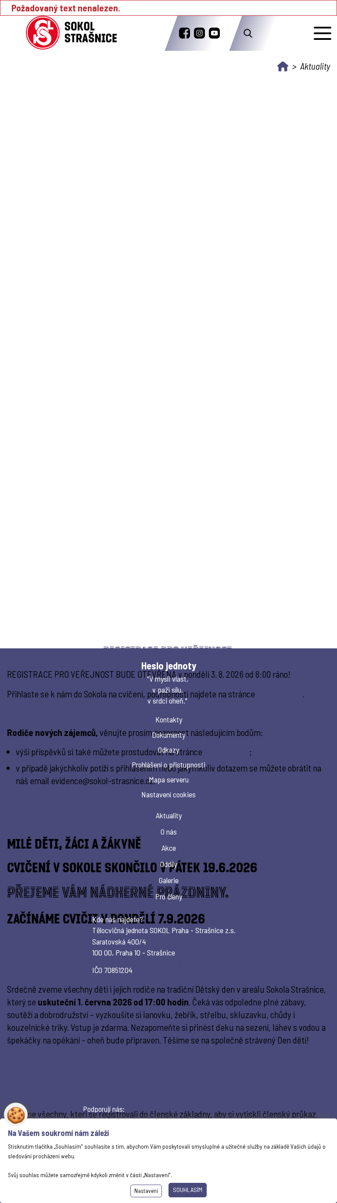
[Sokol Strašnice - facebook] (184, 33)
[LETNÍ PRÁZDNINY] (168, 876)
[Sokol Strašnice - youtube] (214, 33)
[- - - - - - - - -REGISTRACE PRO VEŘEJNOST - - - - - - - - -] (168, 719)
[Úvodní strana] (282, 66)
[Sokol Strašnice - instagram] (199, 33)
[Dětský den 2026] (168, 1011)
